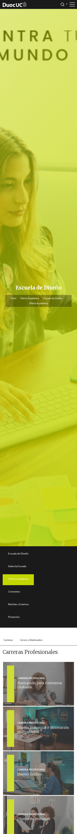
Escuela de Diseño (52, 298)
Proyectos (14, 616)
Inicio (13, 298)
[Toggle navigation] (72, 4)
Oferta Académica (29, 298)
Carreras (8, 640)
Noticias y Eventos (18, 604)
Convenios (14, 591)
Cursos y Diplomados (31, 640)
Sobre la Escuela (17, 566)
